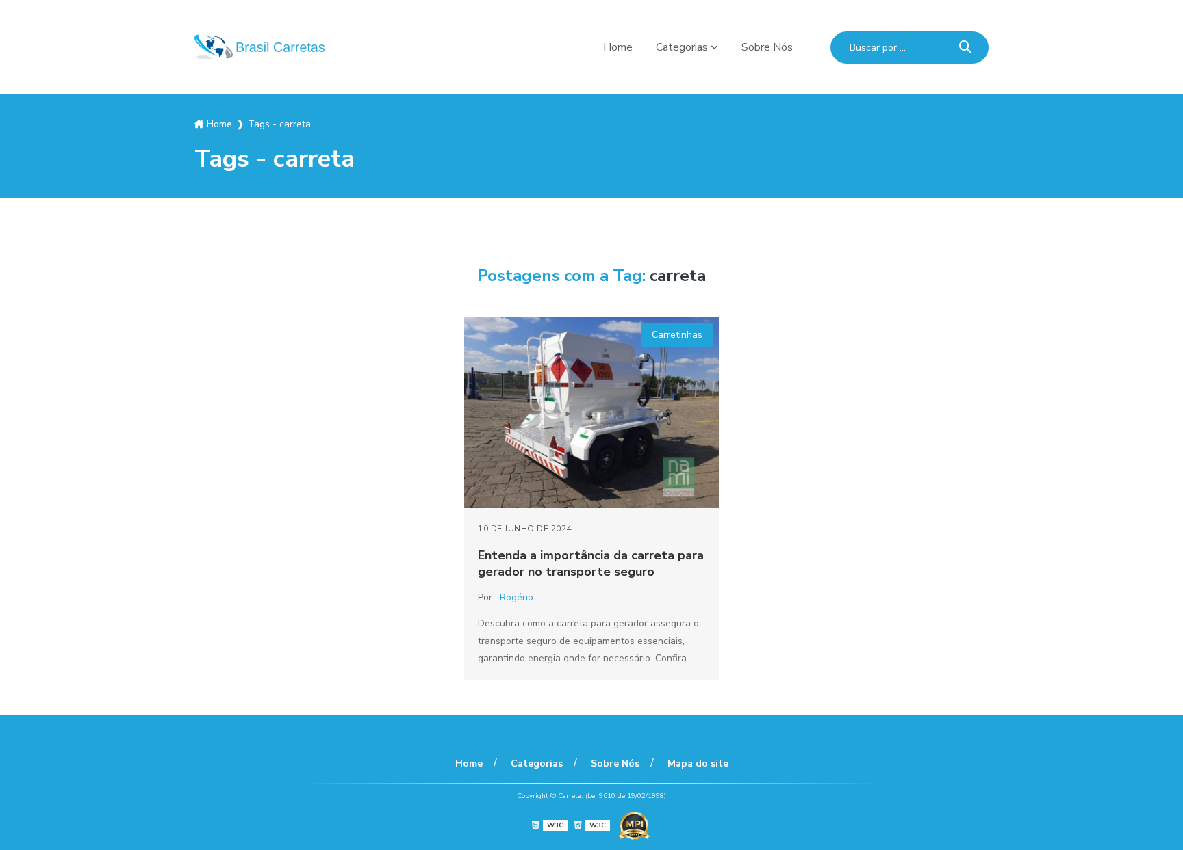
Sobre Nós (767, 47)
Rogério (516, 597)
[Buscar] (965, 47)
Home (618, 47)
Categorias (682, 47)
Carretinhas (677, 334)
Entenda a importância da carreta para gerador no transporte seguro (591, 563)
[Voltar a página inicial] (259, 47)
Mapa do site (697, 763)
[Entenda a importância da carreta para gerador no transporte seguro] (591, 412)
